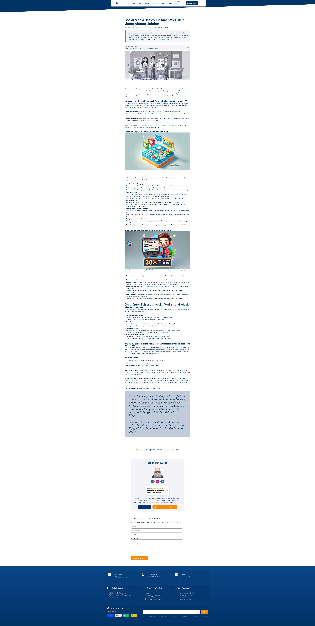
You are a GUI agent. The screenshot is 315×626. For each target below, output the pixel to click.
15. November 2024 (136, 27)
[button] (192, 3)
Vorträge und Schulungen (117, 597)
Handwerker (149, 593)
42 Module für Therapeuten (118, 593)
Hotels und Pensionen (152, 597)
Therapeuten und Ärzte (152, 595)
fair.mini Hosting (185, 597)
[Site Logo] (117, 2)
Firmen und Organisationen (153, 599)
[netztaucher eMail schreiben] (124, 576)
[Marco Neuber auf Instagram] (157, 481)
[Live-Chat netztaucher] (191, 576)
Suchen (145, 609)
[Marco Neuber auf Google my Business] (153, 481)
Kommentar (135, 538)
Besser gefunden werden (150, 27)
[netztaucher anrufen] (157, 576)
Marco (144, 498)
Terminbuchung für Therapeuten (120, 595)
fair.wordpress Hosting (187, 593)
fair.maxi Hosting (185, 599)
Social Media (175, 450)
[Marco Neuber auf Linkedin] (162, 481)
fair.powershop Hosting (187, 595)
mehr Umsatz (155, 502)
